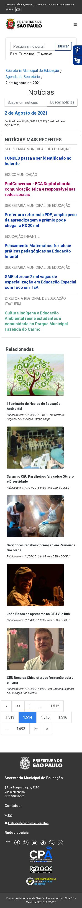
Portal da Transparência (61, 4)
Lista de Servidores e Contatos (28, 823)
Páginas (28, 54)
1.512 (54, 706)
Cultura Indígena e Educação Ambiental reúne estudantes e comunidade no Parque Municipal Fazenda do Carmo (36, 321)
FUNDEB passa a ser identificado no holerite (38, 161)
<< (18, 706)
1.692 (20, 728)
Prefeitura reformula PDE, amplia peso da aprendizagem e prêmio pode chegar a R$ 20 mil (41, 220)
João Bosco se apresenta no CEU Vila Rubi (39, 614)
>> (36, 728)
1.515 (45, 717)
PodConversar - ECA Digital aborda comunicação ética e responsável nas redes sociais (40, 189)
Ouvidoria (41, 4)
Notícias (47, 54)
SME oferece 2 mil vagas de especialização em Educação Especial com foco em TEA (40, 282)
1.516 (62, 717)
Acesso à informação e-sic (19, 4)
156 (10, 815)
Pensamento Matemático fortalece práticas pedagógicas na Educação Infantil (38, 251)
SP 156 (9, 9)
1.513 (9, 717)
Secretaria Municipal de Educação (32, 70)
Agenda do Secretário (22, 77)
